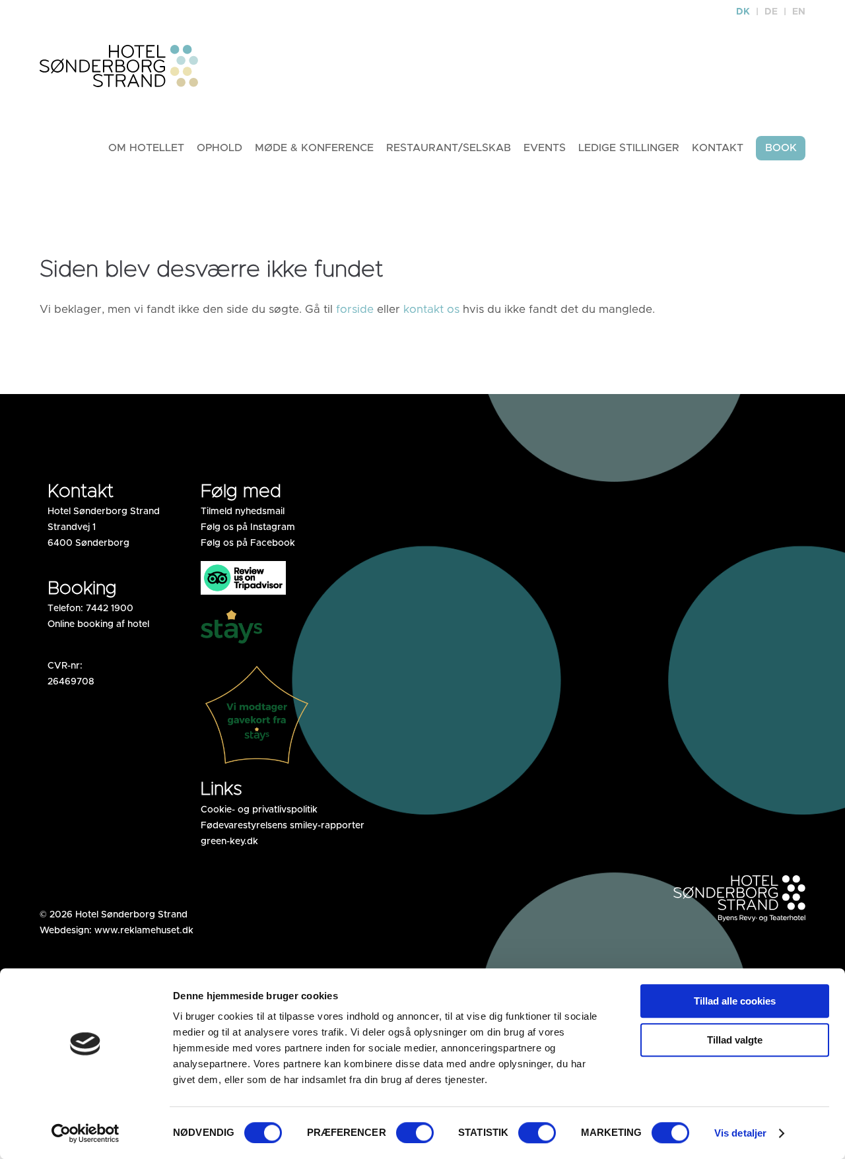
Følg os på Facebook (248, 543)
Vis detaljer (740, 1133)
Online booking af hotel (98, 624)
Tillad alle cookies (735, 1001)
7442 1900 (109, 608)
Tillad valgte (734, 1039)
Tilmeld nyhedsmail (243, 511)
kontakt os (431, 309)
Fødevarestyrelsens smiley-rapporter (282, 825)
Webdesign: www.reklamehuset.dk (116, 930)
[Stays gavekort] (257, 765)
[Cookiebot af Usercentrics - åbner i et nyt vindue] (85, 1133)
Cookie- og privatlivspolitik (259, 809)
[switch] (415, 1132)
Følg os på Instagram (248, 527)
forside (355, 309)
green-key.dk (229, 841)
